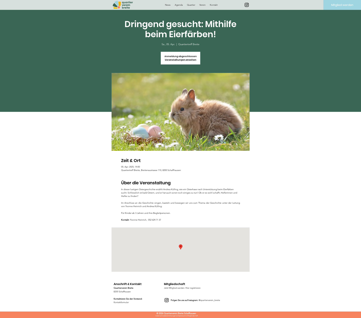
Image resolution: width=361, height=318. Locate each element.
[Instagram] (246, 5)
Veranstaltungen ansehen (180, 59)
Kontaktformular (121, 302)
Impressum (182, 316)
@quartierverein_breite (209, 300)
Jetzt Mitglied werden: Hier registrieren (182, 288)
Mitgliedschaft (192, 316)
